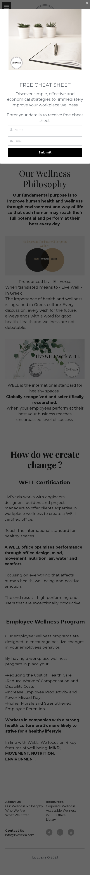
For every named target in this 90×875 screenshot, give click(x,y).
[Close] (86, 3)
